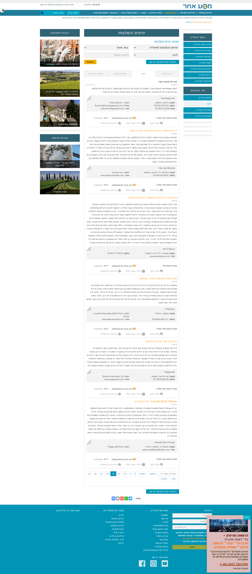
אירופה (201, 22)
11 (119, 474)
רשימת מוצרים (161, 532)
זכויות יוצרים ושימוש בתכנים (155, 550)
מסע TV (209, 18)
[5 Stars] (95, 118)
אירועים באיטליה (203, 81)
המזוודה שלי (69, 5)
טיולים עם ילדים (117, 536)
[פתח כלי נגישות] (2, 10)
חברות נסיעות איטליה (201, 69)
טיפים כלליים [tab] (167, 73)
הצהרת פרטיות (161, 546)
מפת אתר (163, 539)
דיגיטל (121, 543)
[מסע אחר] (197, 6)
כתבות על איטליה (203, 50)
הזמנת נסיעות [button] (101, 13)
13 (107, 474)
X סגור (247, 517)
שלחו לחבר (154, 123)
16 (89, 474)
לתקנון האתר (206, 538)
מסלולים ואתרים (203, 110)
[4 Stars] (97, 118)
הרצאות (114, 13)
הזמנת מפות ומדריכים (82, 18)
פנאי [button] (143, 13)
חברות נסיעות (153, 18)
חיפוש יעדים (73, 12)
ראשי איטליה (197, 37)
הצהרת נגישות (161, 543)
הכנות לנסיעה (177, 18)
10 (125, 474)
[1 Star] (102, 118)
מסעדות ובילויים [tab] (96, 73)
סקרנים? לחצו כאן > (234, 564)
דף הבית (209, 22)
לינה (209, 103)
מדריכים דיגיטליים (190, 18)
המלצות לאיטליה (203, 56)
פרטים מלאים (59, 166)
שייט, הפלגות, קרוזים (114, 539)
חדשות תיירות (165, 18)
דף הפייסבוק (106, 18)
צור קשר (164, 518)
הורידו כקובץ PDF (133, 123)
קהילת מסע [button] (170, 13)
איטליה (195, 22)
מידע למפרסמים (160, 525)
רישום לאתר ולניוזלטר (55, 5)
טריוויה (201, 18)
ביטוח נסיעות (67, 18)
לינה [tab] (143, 73)
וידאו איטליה (205, 74)
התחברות (87, 5)
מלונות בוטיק (128, 18)
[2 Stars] (100, 118)
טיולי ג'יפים (96, 18)
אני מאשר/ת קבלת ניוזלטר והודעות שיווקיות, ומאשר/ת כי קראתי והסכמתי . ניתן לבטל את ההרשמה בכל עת (194, 536)
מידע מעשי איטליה (202, 44)
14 (101, 474)
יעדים (121, 515)
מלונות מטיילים (140, 18)
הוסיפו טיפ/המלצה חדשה (162, 62)
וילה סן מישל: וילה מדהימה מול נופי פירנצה (153, 130)
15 (95, 474)
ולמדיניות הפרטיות (191, 538)
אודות (165, 522)
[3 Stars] (98, 118)
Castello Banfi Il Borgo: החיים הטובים (156, 401)
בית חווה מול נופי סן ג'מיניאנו (161, 341)
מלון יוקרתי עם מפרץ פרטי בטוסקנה (158, 278)
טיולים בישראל (187, 13)
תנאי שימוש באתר (160, 529)
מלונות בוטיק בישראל (114, 522)
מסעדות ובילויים (203, 116)
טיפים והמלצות (117, 525)
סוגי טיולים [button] (155, 13)
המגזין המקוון (117, 18)
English (164, 515)
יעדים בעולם (205, 13)
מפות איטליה (205, 62)
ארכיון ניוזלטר (162, 536)
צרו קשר (43, 5)
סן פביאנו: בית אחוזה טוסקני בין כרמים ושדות (152, 197)
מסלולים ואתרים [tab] (119, 73)
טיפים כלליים (205, 97)
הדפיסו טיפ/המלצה (108, 123)
